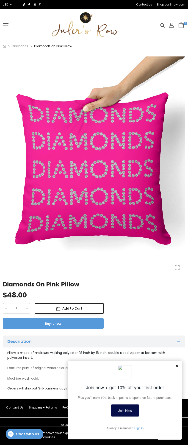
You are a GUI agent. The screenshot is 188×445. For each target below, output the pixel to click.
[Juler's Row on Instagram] (35, 4)
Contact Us (144, 4)
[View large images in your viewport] (177, 267)
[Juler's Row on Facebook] (29, 4)
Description (19, 341)
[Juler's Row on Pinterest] (40, 4)
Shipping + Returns (43, 407)
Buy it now (53, 323)
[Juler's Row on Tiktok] (24, 4)
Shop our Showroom (171, 4)
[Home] (4, 46)
